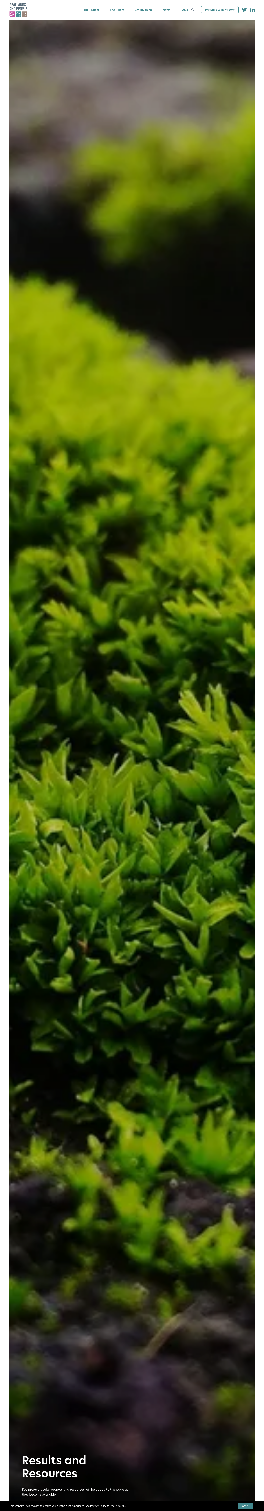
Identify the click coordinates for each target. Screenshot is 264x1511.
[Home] (18, 10)
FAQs (184, 10)
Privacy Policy (98, 1506)
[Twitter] (244, 10)
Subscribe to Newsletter (220, 9)
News (166, 10)
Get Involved (143, 10)
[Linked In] (252, 10)
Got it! (245, 1506)
